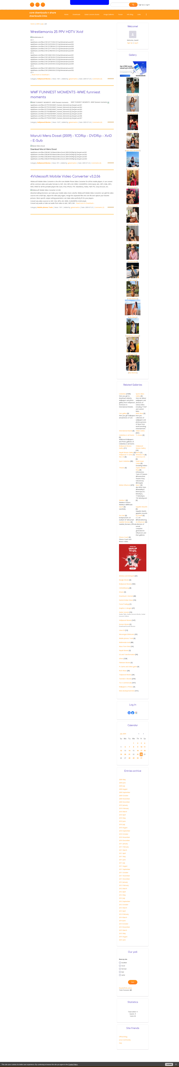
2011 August (123, 866)
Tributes (122, 468)
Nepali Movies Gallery (126, 452)
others (121, 658)
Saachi (121, 507)
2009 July (122, 786)
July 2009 (123, 734)
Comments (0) (97, 79)
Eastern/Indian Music (126, 600)
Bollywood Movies (125, 584)
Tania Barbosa (133, 299)
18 (144, 751)
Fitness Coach (123, 537)
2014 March (123, 917)
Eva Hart (122, 515)
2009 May (122, 779)
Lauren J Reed (132, 132)
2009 (37, 24)
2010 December (124, 840)
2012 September (124, 901)
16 (137, 751)
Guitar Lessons (124, 612)
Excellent (124, 962)
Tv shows (139, 435)
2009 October (123, 796)
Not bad (124, 969)
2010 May (122, 818)
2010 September (124, 831)
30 (137, 758)
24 (141, 754)
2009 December (124, 802)
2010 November (124, 837)
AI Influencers (140, 522)
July (42, 24)
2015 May (122, 933)
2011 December (124, 879)
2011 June (122, 860)
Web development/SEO (127, 691)
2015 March (123, 930)
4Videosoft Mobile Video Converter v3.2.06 (65, 176)
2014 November (124, 927)
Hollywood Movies (125, 620)
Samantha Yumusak (132, 336)
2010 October (123, 834)
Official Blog (123, 1037)
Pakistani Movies (124, 663)
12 (121, 751)
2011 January (123, 844)
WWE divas (139, 413)
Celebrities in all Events (126, 435)
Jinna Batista (132, 206)
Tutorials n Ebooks (125, 679)
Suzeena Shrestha (133, 169)
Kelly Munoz (133, 317)
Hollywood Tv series (126, 455)
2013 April (122, 911)
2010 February (124, 808)
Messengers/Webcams (126, 634)
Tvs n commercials (125, 683)
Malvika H (122, 500)
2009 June (122, 783)
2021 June (122, 940)
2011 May (122, 856)
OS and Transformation (127, 654)
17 (141, 751)
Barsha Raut (133, 188)
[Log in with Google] (136, 712)
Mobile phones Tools (126, 638)
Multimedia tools (124, 642)
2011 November (124, 876)
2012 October (123, 905)
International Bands (125, 431)
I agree (169, 1064)
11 (144, 747)
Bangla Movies (124, 580)
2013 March (123, 908)
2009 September (124, 792)
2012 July (122, 898)
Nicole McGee (132, 95)
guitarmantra (73, 79)
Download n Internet (126, 596)
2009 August (123, 789)
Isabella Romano (124, 522)
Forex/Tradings (124, 604)
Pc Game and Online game (128, 667)
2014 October (123, 924)
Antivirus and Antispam (126, 576)
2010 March (123, 812)
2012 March (123, 889)
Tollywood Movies (125, 675)
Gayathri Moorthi (141, 507)
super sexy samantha (133, 151)
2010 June (122, 821)
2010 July (122, 824)
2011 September (124, 869)
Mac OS (121, 457)
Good (123, 965)
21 (129, 754)
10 (141, 747)
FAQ (120, 1043)
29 (133, 758)
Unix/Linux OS (140, 457)
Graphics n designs (125, 608)
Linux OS (122, 630)
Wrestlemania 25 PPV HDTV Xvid (56, 32)
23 (137, 754)
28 (129, 758)
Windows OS (140, 455)
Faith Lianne (133, 280)
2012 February (124, 885)
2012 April (122, 892)
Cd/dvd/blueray (124, 588)
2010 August (123, 828)
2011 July (122, 863)
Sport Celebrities (124, 461)
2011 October (123, 872)
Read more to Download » (41, 75)
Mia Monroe (133, 373)
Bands (138, 452)
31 (141, 758)
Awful (123, 975)
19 (121, 754)
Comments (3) (99, 207)
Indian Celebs (140, 431)
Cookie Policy (73, 1064)
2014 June (122, 921)
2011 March (123, 850)
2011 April (122, 853)
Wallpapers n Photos (126, 687)
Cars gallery (123, 413)
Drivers (121, 592)
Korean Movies (124, 624)
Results (121, 988)
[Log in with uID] (129, 712)
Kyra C (138, 485)
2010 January (123, 805)
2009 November (124, 799)
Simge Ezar (132, 354)
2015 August (123, 937)
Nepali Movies (124, 650)
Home (32, 24)
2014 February (124, 914)
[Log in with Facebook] (132, 712)
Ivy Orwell (139, 515)
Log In (147, 5)
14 (129, 751)
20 (125, 754)
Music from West (125, 646)
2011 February (124, 847)
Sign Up (141, 5)
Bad (123, 972)
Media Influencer (124, 485)
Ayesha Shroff (132, 262)
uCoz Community (125, 1040)
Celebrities (122, 394)
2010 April (122, 815)
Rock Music (123, 671)
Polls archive (128, 988)
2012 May (122, 895)
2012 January (123, 882)
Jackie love (132, 243)
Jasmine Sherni (133, 225)
